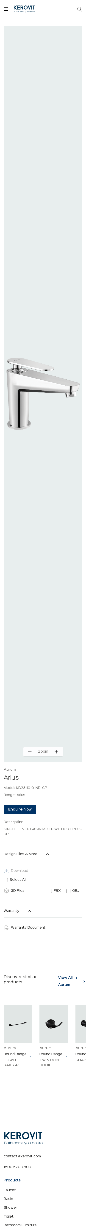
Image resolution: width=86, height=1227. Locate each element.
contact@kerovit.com (22, 1156)
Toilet (9, 1216)
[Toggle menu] (6, 9)
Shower (10, 1207)
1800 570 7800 (17, 1167)
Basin (8, 1199)
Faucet (10, 1190)
